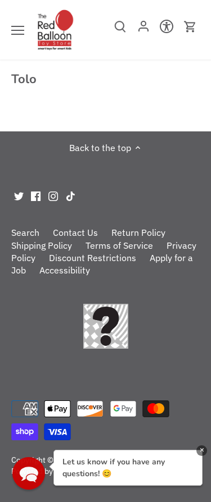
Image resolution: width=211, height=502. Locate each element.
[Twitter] (19, 195)
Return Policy (138, 232)
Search (25, 232)
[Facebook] (36, 195)
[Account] (143, 29)
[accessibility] (167, 29)
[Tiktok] (70, 195)
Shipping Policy (41, 245)
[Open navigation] (17, 30)
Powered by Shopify (46, 471)
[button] (28, 473)
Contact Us (75, 232)
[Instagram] (53, 195)
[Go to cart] (190, 26)
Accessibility (64, 270)
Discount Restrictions (92, 257)
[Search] (120, 30)
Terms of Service (119, 245)
